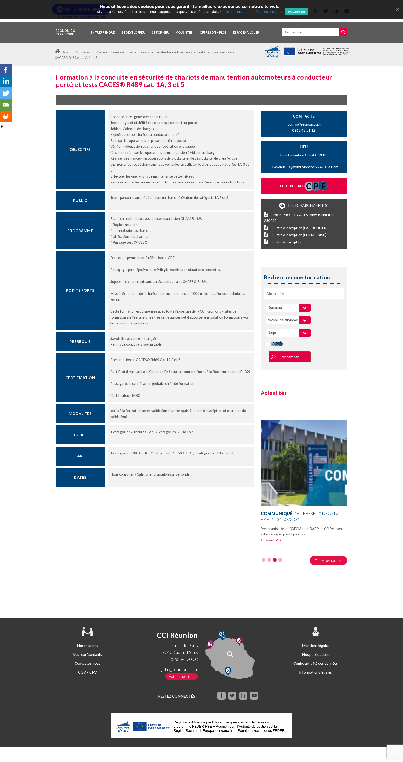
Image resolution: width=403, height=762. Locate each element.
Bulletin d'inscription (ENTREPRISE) (298, 235)
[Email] (6, 105)
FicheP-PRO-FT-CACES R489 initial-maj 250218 (299, 218)
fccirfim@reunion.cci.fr (303, 124)
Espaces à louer (246, 32)
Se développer (133, 32)
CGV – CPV (87, 672)
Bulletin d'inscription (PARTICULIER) (298, 228)
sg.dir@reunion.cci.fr (178, 669)
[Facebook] (6, 70)
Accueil (67, 52)
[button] (263, 560)
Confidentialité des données (315, 663)
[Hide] (2, 126)
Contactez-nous (87, 663)
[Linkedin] (6, 81)
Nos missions (87, 645)
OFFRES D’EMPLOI (213, 32)
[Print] (6, 116)
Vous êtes (184, 32)
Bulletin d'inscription (286, 242)
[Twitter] (6, 93)
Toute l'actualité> (328, 560)
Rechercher (290, 357)
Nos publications (315, 654)
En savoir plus (271, 540)
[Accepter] (397, 9)
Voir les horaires (181, 676)
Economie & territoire (65, 32)
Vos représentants (87, 654)
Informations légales (315, 672)
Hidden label (266, 344)
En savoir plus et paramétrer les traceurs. (251, 12)
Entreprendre (103, 32)
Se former (160, 32)
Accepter (296, 12)
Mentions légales (315, 645)
